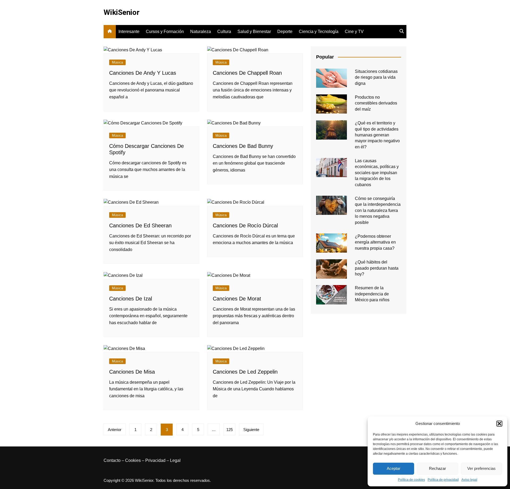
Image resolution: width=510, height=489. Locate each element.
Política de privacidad (443, 480)
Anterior (114, 429)
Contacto (112, 460)
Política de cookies (411, 480)
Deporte (284, 31)
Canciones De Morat (237, 299)
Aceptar (393, 468)
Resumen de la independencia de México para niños (372, 294)
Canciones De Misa (132, 372)
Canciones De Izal (130, 299)
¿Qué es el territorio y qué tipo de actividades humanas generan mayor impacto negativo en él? (377, 135)
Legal (175, 460)
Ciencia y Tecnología (318, 31)
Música (117, 62)
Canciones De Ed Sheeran (140, 225)
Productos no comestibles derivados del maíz (376, 103)
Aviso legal (469, 480)
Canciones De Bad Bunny (243, 146)
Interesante (128, 31)
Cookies (133, 460)
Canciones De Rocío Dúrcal (245, 225)
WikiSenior (121, 12)
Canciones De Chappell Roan (247, 73)
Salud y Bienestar (254, 31)
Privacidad (155, 460)
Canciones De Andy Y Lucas (142, 73)
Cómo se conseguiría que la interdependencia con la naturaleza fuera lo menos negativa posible (378, 210)
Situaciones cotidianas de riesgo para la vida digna (376, 77)
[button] (499, 423)
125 (229, 429)
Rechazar (437, 468)
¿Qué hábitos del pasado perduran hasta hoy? (376, 268)
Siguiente (251, 429)
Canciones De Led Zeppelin (245, 372)
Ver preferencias (481, 468)
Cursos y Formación (165, 31)
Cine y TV (354, 31)
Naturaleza (200, 31)
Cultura (224, 31)
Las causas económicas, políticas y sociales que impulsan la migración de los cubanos (377, 172)
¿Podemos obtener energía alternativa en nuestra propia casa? (375, 242)
